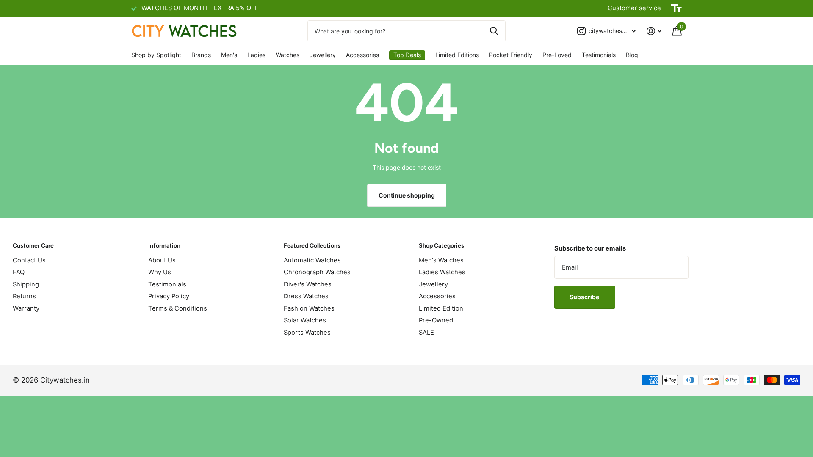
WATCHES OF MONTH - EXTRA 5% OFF (200, 8)
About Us (162, 260)
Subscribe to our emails (590, 248)
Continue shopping (407, 195)
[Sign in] (654, 31)
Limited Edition (441, 308)
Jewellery (323, 54)
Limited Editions (457, 54)
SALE (426, 332)
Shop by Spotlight (156, 54)
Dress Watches (306, 296)
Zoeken (494, 30)
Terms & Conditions (177, 308)
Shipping (26, 284)
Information (164, 245)
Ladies (256, 54)
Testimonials (599, 54)
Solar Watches (305, 320)
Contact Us (29, 260)
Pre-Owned (436, 320)
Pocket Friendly (510, 54)
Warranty (26, 308)
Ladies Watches (442, 272)
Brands (201, 54)
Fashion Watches (309, 308)
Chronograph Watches (317, 272)
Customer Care (33, 245)
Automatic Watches (312, 260)
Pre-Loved (557, 54)
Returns (24, 296)
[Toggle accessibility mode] (676, 8)
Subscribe (585, 296)
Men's (229, 54)
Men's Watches (441, 260)
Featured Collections (312, 245)
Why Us (159, 272)
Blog (632, 54)
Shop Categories (441, 245)
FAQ (19, 272)
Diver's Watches (308, 284)
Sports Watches (307, 332)
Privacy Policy (168, 296)
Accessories (362, 54)
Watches (287, 54)
